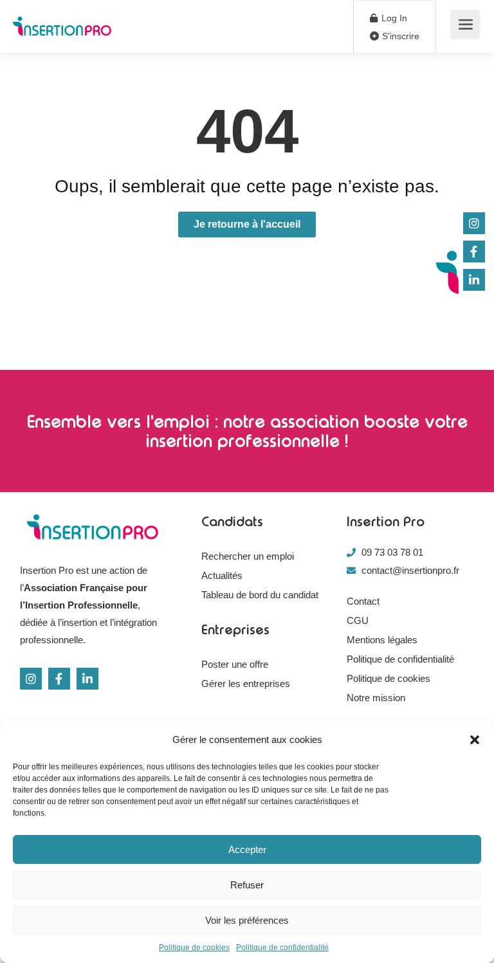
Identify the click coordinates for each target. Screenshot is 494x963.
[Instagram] (31, 679)
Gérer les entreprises (245, 683)
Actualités (221, 575)
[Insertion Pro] (62, 19)
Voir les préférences (247, 920)
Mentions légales (382, 639)
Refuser (247, 884)
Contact (363, 601)
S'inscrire (399, 36)
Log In (393, 18)
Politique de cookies (194, 947)
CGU (358, 620)
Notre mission (376, 697)
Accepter (247, 849)
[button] (474, 739)
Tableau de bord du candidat (259, 594)
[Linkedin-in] (87, 679)
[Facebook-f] (59, 679)
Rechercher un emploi (247, 556)
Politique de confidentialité (282, 947)
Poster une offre (234, 664)
